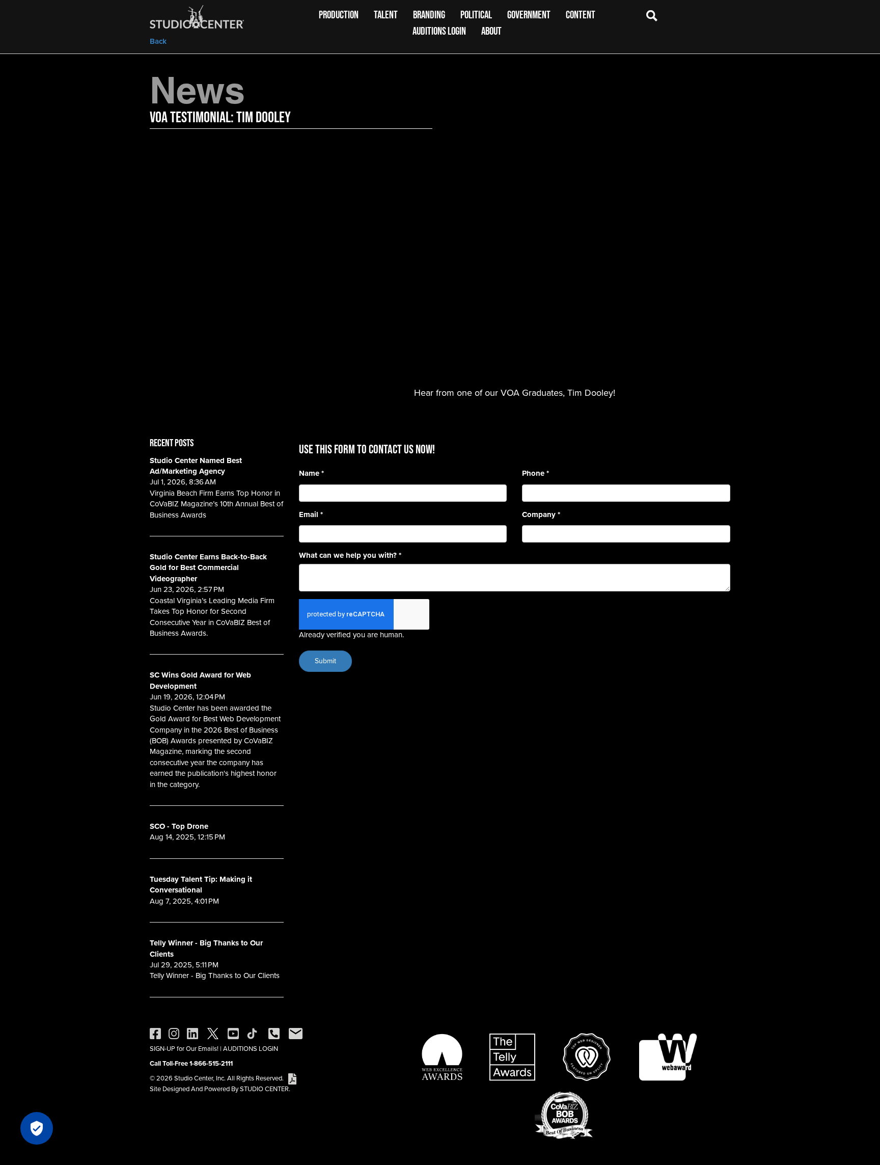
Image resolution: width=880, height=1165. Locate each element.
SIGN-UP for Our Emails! (184, 1048)
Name (311, 473)
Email (311, 514)
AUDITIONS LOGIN (250, 1048)
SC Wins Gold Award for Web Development (200, 680)
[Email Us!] (295, 1033)
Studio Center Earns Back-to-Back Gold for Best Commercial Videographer (208, 567)
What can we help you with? (350, 555)
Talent (386, 14)
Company (541, 514)
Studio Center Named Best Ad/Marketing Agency (196, 466)
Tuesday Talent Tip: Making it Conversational (201, 885)
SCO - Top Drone (179, 826)
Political (476, 14)
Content (580, 14)
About (491, 31)
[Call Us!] (274, 1033)
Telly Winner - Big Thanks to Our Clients (206, 948)
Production (339, 14)
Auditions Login (439, 31)
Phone (535, 473)
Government (529, 14)
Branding (429, 14)
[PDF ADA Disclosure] (292, 1078)
